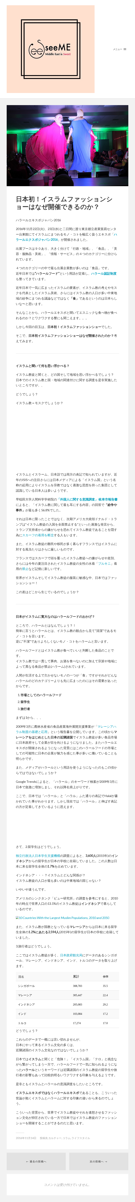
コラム (66, 1138)
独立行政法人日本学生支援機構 (38, 856)
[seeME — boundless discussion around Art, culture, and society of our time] (67, 49)
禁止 (25, 569)
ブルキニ (104, 563)
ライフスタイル (81, 1138)
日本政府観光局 (71, 955)
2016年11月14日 (26, 1138)
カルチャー (55, 1138)
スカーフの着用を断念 (38, 535)
